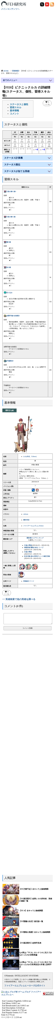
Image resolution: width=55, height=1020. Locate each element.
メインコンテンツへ (10, 9)
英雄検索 (15, 71)
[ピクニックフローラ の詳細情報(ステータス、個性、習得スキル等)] (22, 566)
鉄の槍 (8, 267)
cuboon (25, 514)
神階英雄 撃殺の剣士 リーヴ (33, 547)
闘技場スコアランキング (35, 538)
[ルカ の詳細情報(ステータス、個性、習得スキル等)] (21, 574)
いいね (47, 103)
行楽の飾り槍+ (11, 191)
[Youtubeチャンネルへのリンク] (47, 4)
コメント (14, 113)
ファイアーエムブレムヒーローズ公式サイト (24, 985)
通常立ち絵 (9, 410)
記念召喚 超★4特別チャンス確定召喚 (37, 556)
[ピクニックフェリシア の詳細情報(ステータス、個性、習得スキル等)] (28, 566)
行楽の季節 (28, 545)
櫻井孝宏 (26, 520)
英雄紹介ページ (28, 581)
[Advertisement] (27, 38)
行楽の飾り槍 (10, 217)
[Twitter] (42, 4)
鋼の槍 (8, 242)
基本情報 (14, 110)
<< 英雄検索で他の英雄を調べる (18, 599)
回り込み (9, 293)
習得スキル (15, 107)
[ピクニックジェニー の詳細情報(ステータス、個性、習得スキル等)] (35, 566)
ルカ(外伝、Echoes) (30, 456)
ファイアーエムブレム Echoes (33, 526)
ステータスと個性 (19, 104)
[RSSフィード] (52, 4)
